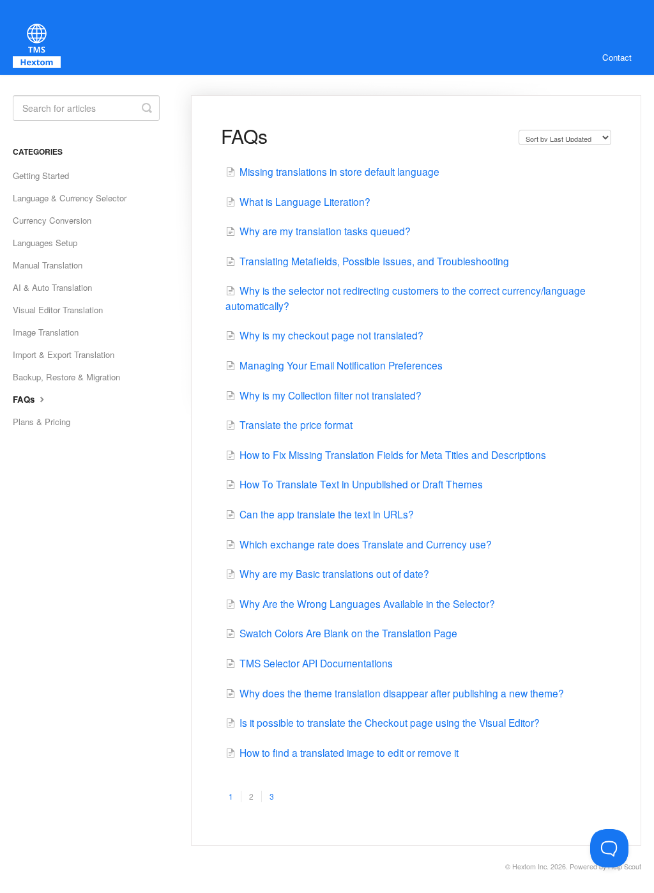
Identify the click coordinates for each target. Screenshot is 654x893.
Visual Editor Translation (58, 310)
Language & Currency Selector (69, 198)
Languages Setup (45, 243)
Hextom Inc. (530, 866)
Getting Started (41, 175)
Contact (617, 57)
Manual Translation (47, 265)
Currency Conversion (52, 220)
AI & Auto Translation (52, 287)
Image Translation (46, 332)
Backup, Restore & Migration (66, 377)
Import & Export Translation (63, 354)
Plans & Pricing (41, 421)
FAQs (25, 399)
